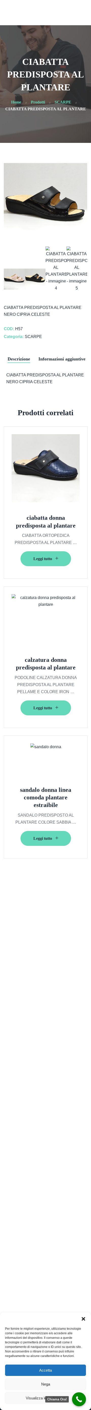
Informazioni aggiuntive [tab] (61, 358)
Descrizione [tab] (19, 358)
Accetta (45, 1370)
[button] (83, 1318)
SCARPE (33, 336)
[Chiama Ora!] (79, 1399)
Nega (45, 1384)
